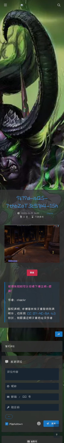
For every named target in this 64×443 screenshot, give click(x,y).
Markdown (15, 423)
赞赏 (32, 272)
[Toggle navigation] (59, 5)
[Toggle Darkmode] (57, 434)
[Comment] (57, 427)
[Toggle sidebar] (5, 5)
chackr (50, 213)
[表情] (39, 424)
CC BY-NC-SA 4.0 (40, 313)
